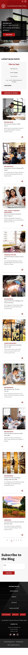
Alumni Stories (14, 76)
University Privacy (19, 641)
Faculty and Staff (14, 608)
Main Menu (25, 1)
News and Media (6, 614)
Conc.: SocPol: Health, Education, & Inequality (14, 81)
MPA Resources (14, 68)
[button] (10, 49)
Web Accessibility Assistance (13, 645)
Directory (23, 614)
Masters (14, 596)
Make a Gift (15, 614)
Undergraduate (14, 591)
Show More (7, 85)
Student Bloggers (14, 72)
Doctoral (14, 602)
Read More (9, 34)
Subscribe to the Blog (11, 93)
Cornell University (7, 641)
